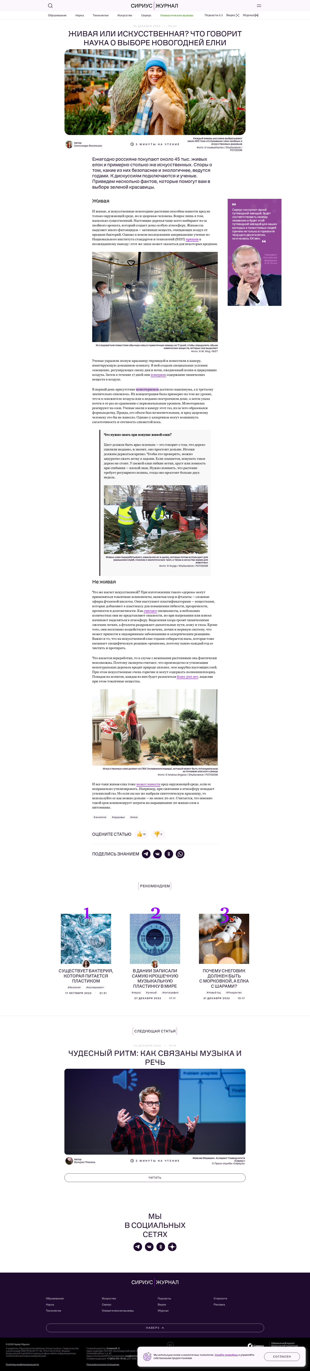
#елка (134, 817)
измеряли (158, 375)
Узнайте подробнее (226, 1355)
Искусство (125, 15)
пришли (192, 239)
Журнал (163, 1310)
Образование (57, 15)
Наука (80, 15)
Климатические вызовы (176, 15)
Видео (162, 1304)
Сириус (146, 15)
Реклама (219, 1304)
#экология (100, 817)
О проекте (220, 1298)
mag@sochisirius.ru (134, 1356)
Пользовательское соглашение (102, 1364)
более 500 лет (187, 677)
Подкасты (164, 1298)
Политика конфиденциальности (22, 1364)
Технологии (101, 15)
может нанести (148, 784)
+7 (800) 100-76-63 (116, 1358)
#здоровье (118, 817)
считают (150, 611)
